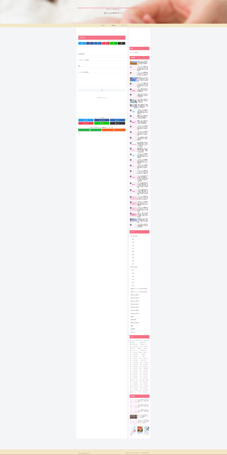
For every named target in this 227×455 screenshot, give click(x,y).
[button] (148, 52)
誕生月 (132, 316)
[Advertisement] (101, 31)
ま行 (133, 257)
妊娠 (132, 325)
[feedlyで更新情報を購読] (90, 130)
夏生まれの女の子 (135, 304)
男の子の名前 (134, 267)
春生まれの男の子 (135, 294)
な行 (133, 251)
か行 (133, 242)
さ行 (133, 245)
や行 (133, 260)
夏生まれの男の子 (135, 301)
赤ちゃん (133, 332)
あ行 (133, 239)
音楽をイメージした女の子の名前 (139, 291)
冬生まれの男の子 (135, 310)
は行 (133, 254)
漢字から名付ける (135, 322)
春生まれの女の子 (135, 298)
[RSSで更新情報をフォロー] (113, 130)
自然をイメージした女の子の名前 (139, 288)
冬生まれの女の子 (135, 313)
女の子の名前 (134, 236)
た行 (133, 248)
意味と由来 (133, 319)
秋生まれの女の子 (135, 307)
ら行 (133, 263)
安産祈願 (133, 329)
